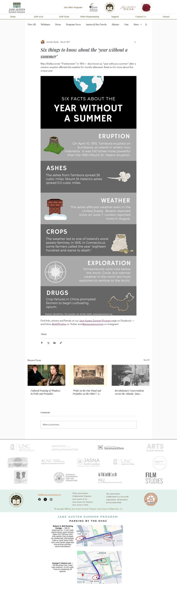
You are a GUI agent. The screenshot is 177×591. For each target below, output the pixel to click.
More (136, 24)
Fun (126, 24)
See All (146, 360)
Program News (73, 24)
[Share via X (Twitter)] (48, 343)
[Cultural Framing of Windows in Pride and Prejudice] (46, 375)
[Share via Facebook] (42, 343)
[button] (38, 16)
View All (32, 24)
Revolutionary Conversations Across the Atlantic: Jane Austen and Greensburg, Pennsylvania (129, 392)
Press (58, 24)
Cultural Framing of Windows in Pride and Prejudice (45, 392)
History (115, 24)
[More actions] (134, 41)
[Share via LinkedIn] (54, 343)
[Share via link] (61, 343)
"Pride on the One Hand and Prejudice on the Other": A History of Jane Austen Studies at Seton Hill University (88, 392)
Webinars (45, 24)
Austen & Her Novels (96, 24)
